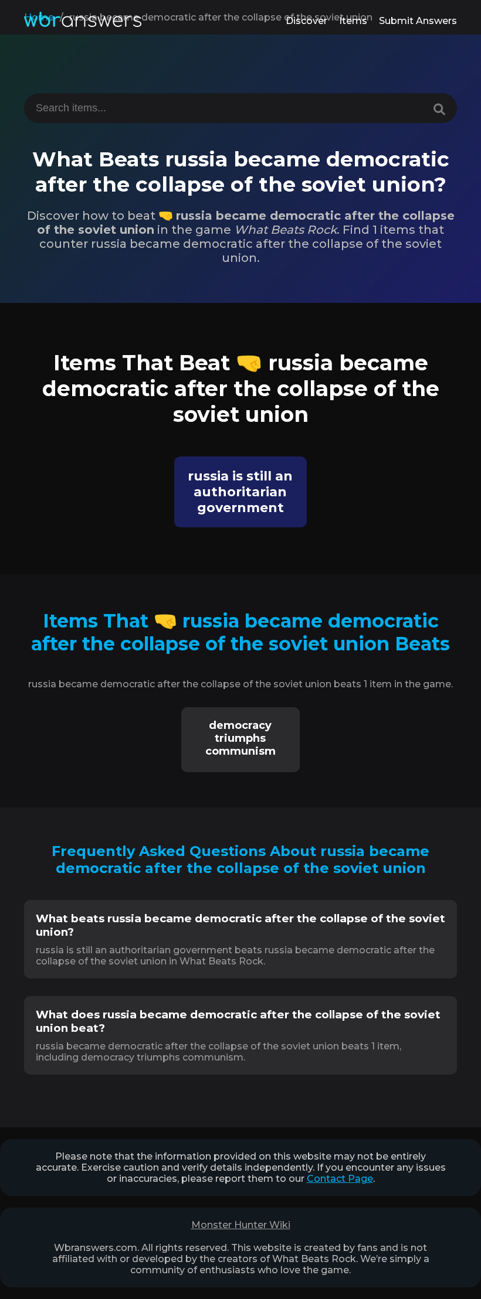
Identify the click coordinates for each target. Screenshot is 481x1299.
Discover (306, 20)
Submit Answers (418, 20)
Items (353, 20)
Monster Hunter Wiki (240, 1224)
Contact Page (340, 1178)
